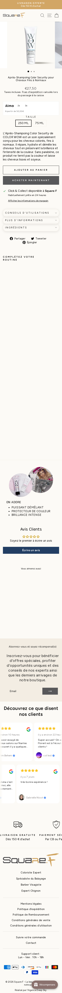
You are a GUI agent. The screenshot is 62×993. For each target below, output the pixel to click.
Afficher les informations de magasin (28, 200)
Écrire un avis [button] (31, 550)
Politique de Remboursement (31, 914)
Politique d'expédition (31, 909)
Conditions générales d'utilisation (31, 925)
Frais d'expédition (32, 92)
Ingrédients (16, 227)
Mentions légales (31, 903)
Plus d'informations (24, 220)
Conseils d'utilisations (27, 212)
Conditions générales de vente (31, 920)
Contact (31, 942)
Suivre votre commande (31, 937)
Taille (31, 116)
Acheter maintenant (31, 180)
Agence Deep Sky (37, 990)
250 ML (23, 123)
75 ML (39, 123)
